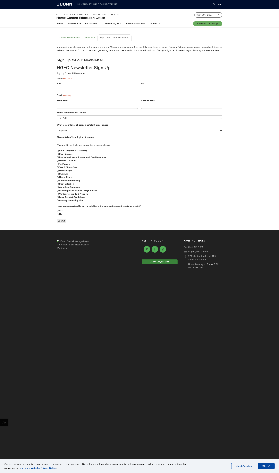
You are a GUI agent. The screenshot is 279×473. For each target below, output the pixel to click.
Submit (61, 220)
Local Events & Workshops (72, 197)
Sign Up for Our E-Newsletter (114, 37)
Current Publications (69, 37)
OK (264, 466)
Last (143, 83)
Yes (60, 210)
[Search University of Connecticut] (214, 4)
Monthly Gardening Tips (71, 200)
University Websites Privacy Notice (38, 468)
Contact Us (155, 23)
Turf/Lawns (64, 164)
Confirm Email (148, 100)
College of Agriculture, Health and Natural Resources (88, 14)
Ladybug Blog (206, 24)
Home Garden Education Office (80, 18)
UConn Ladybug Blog (159, 262)
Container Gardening (69, 180)
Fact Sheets (91, 23)
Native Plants (65, 170)
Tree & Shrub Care (68, 167)
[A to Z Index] (219, 4)
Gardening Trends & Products (73, 193)
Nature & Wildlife (67, 160)
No (60, 214)
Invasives (63, 173)
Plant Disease (66, 153)
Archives (89, 37)
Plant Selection (66, 183)
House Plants (65, 177)
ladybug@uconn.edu (198, 251)
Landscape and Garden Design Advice (78, 190)
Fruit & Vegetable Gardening (73, 150)
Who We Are (74, 23)
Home (60, 23)
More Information (244, 466)
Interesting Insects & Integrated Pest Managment (83, 157)
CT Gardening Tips (111, 23)
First (59, 83)
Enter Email (62, 100)
